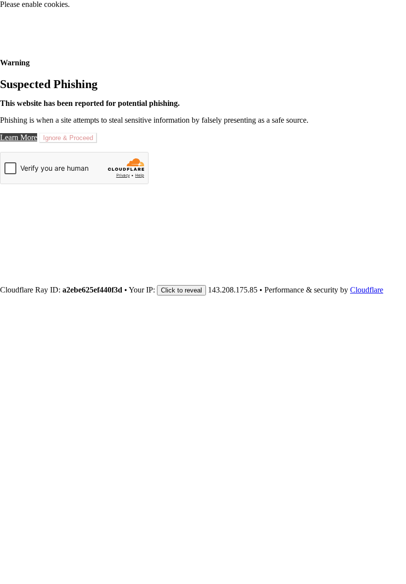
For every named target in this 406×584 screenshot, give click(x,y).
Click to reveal (181, 290)
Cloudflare (366, 290)
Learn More (18, 137)
